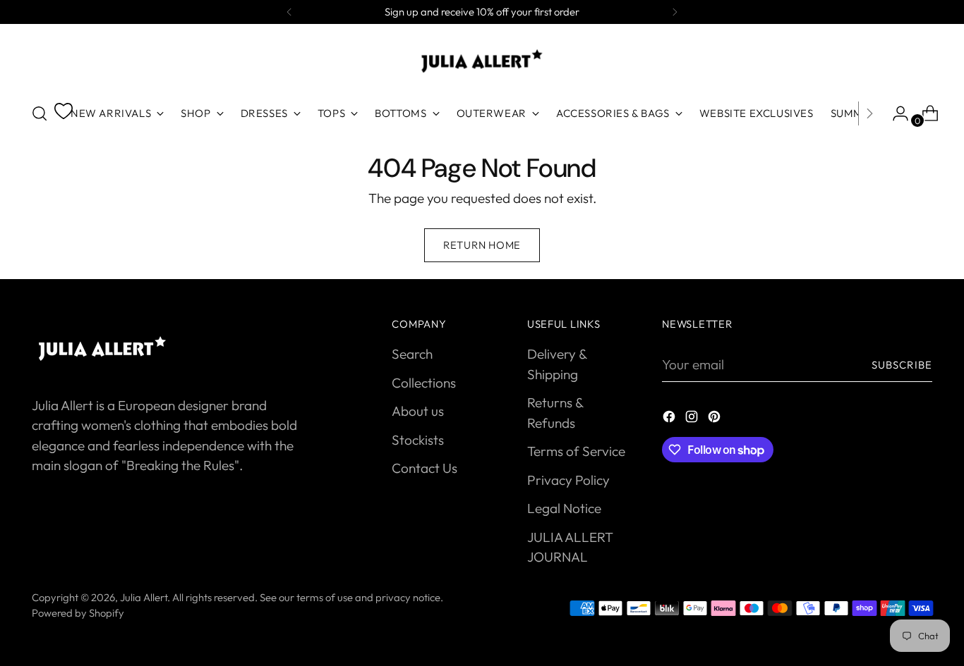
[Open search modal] (39, 113)
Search (412, 353)
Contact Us (424, 468)
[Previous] (289, 12)
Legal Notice (564, 508)
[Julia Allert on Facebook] (670, 419)
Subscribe (902, 364)
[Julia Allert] (482, 61)
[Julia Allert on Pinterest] (715, 419)
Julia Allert (143, 597)
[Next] (674, 12)
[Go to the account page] (895, 113)
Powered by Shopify (78, 612)
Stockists (418, 439)
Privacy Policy (568, 479)
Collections (424, 382)
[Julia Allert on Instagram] (693, 419)
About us (418, 410)
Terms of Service (576, 451)
